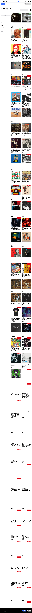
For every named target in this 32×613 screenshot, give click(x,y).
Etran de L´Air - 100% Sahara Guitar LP (15, 119)
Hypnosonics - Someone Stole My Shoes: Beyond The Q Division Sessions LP (26, 166)
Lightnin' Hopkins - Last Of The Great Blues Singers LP (15, 134)
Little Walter (12, 363)
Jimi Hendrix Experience (13, 317)
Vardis (12, 85)
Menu (3, 3)
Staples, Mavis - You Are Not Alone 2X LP (15, 40)
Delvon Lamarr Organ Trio (24, 363)
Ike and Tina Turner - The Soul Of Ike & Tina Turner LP (26, 244)
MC (2, 25)
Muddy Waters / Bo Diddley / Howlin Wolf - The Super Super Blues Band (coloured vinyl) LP (26, 57)
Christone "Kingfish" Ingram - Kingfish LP (25, 182)
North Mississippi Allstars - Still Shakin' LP (16, 73)
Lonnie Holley (12, 195)
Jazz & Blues (23, 85)
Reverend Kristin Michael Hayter (25, 132)
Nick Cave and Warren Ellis (25, 393)
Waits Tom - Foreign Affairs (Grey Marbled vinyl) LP (15, 25)
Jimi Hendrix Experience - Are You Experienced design (15, 319)
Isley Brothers (12, 180)
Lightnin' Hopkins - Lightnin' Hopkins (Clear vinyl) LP (26, 275)
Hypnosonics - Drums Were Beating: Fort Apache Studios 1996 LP (26, 104)
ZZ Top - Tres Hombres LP (16, 394)
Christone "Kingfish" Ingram (25, 180)
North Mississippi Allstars (24, 302)
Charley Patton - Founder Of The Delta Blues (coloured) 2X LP (15, 259)
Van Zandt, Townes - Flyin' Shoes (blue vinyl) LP (26, 40)
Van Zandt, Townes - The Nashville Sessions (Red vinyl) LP (15, 56)
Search (15, 1)
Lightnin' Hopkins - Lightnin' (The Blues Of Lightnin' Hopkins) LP (26, 197)
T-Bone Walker (12, 273)
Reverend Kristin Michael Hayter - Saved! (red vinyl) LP (26, 134)
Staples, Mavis (12, 38)
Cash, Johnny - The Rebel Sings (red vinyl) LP (26, 150)
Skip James (23, 227)
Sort (6, 10)
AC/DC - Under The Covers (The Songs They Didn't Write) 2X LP (15, 150)
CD (2, 22)
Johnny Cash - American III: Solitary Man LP (26, 349)
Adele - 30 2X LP (25, 379)
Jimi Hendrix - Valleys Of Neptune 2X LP (26, 319)
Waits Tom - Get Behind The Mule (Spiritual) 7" (26, 25)
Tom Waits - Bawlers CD (26, 290)
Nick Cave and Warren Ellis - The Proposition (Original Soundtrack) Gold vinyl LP (26, 396)
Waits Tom (12, 302)
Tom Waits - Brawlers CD (15, 290)
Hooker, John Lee (13, 102)
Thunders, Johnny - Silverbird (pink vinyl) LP (15, 229)
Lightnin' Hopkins (13, 132)
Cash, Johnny (23, 148)
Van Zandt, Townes (24, 38)
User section (21, 1)
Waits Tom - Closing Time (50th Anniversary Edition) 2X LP (26, 259)
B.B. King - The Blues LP (26, 333)
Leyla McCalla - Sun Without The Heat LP (15, 165)
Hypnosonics (23, 102)
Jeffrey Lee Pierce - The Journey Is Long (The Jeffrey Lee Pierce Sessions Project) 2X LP (15, 213)
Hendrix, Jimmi (23, 317)
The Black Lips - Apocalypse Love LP (25, 212)
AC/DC (12, 148)
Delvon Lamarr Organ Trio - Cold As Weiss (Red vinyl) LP (26, 365)
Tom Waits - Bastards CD (15, 303)
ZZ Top (12, 393)
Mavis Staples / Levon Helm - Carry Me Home (15, 334)
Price (18, 10)
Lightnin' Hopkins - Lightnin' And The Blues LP (15, 244)
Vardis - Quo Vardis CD (15, 86)
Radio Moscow (12, 347)
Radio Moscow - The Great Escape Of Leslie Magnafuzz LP (15, 349)
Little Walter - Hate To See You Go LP (15, 365)
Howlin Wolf (23, 54)
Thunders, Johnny (13, 227)
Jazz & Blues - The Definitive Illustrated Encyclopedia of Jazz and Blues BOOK (26, 88)
